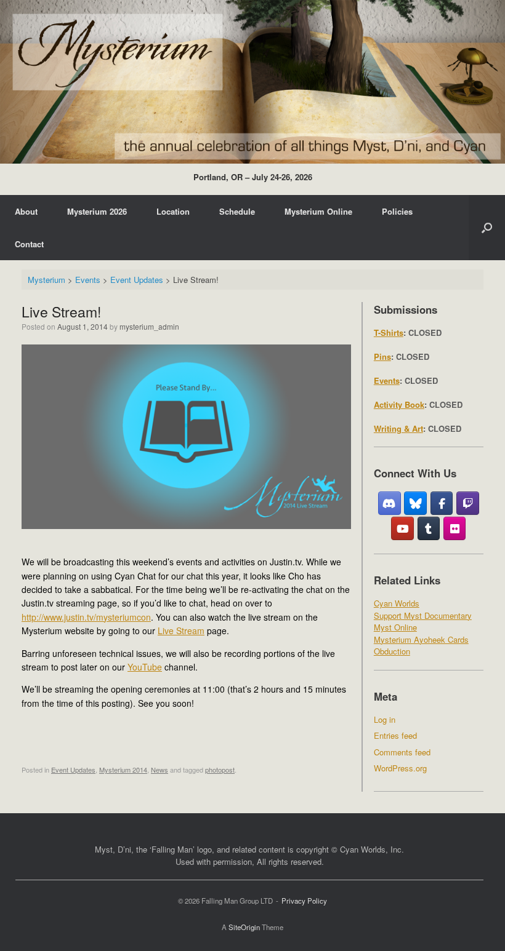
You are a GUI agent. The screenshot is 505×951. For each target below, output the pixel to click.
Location (173, 211)
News (159, 769)
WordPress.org (400, 768)
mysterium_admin (149, 326)
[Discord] (389, 503)
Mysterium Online (318, 211)
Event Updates (73, 769)
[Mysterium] (252, 82)
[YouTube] (402, 528)
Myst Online (395, 627)
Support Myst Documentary (423, 615)
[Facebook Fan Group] (441, 503)
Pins (382, 356)
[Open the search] (487, 227)
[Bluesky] (415, 503)
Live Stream (181, 630)
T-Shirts (388, 332)
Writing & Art (398, 428)
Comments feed (402, 752)
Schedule (237, 211)
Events (387, 380)
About (26, 211)
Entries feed (395, 735)
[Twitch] (467, 503)
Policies (397, 211)
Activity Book (399, 404)
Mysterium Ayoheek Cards (421, 639)
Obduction (392, 651)
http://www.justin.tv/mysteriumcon (86, 617)
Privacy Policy (304, 900)
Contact (29, 244)
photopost (220, 769)
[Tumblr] (429, 528)
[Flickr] (454, 528)
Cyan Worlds (396, 603)
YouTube (144, 667)
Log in (384, 719)
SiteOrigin (244, 927)
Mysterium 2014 (123, 769)
